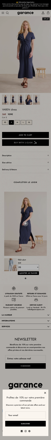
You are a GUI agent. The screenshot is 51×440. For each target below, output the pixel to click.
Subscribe (25, 424)
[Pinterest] (29, 431)
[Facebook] (22, 431)
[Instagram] (26, 431)
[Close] (45, 393)
